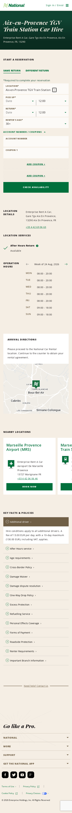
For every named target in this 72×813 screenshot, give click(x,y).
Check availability (36, 187)
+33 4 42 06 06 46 (27, 478)
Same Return (12, 70)
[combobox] (19, 100)
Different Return (37, 70)
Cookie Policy (8, 793)
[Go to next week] (66, 264)
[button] (55, 5)
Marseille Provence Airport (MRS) (23, 447)
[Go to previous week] (27, 264)
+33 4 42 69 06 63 (36, 227)
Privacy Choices (33, 793)
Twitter (13, 774)
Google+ (30, 774)
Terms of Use (8, 786)
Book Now (29, 486)
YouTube (22, 774)
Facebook (5, 774)
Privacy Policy (29, 786)
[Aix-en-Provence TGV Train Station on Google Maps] (36, 389)
